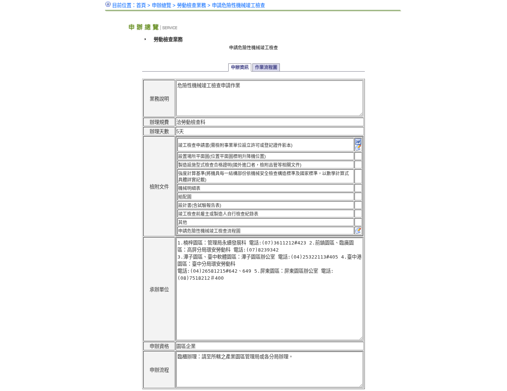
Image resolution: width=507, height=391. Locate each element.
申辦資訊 (240, 67)
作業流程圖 (266, 67)
